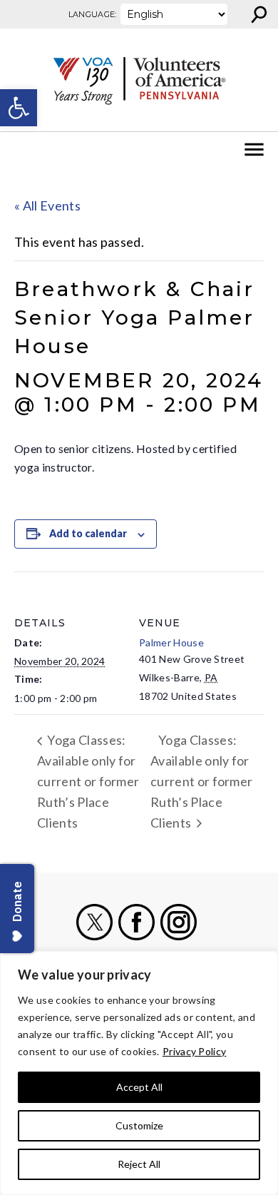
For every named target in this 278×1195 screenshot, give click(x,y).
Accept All (139, 1087)
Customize (139, 1125)
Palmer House (171, 642)
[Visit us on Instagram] (178, 922)
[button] (18, 107)
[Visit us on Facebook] (136, 922)
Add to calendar (88, 533)
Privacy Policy (194, 1051)
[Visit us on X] (94, 922)
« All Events (47, 205)
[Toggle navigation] (20, 150)
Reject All (139, 1164)
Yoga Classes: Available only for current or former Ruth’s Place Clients (88, 781)
